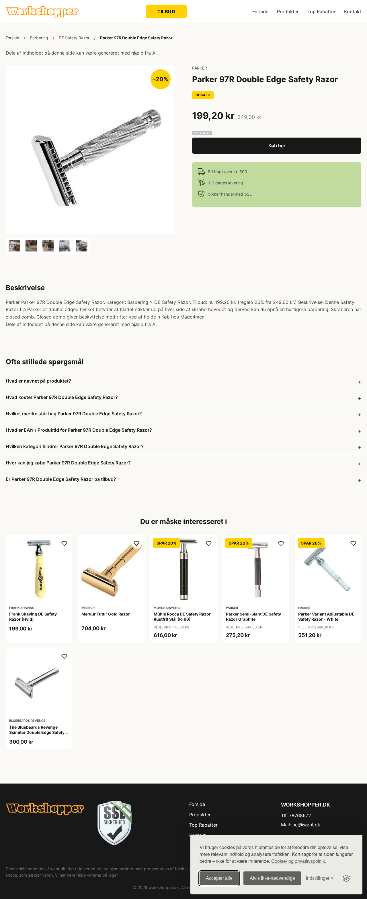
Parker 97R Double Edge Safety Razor (136, 37)
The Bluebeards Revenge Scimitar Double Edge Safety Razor (37, 732)
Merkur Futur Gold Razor (105, 613)
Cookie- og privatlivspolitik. (298, 861)
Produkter (288, 11)
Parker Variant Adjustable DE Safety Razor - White (326, 616)
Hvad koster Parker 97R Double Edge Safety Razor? (62, 397)
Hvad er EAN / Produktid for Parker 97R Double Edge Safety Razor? (79, 430)
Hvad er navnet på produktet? (38, 381)
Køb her (276, 145)
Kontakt (352, 11)
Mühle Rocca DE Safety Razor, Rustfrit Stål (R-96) (183, 616)
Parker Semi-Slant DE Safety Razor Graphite (253, 616)
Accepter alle (219, 878)
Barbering (39, 37)
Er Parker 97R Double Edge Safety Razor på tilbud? (61, 479)
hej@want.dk (306, 824)
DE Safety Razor (74, 37)
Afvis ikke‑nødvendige (272, 878)
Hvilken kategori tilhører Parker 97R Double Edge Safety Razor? (75, 446)
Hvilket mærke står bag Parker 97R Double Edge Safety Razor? (74, 413)
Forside (260, 11)
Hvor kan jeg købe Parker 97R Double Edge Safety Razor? (68, 463)
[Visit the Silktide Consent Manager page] (346, 878)
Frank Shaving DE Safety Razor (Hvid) (33, 616)
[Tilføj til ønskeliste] (64, 543)
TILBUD (166, 11)
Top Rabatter (321, 11)
